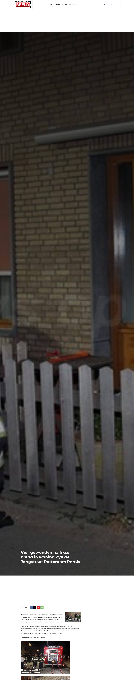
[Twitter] (108, 4)
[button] (76, 4)
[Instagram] (111, 4)
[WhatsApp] (42, 607)
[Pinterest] (38, 607)
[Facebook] (104, 4)
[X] (34, 607)
